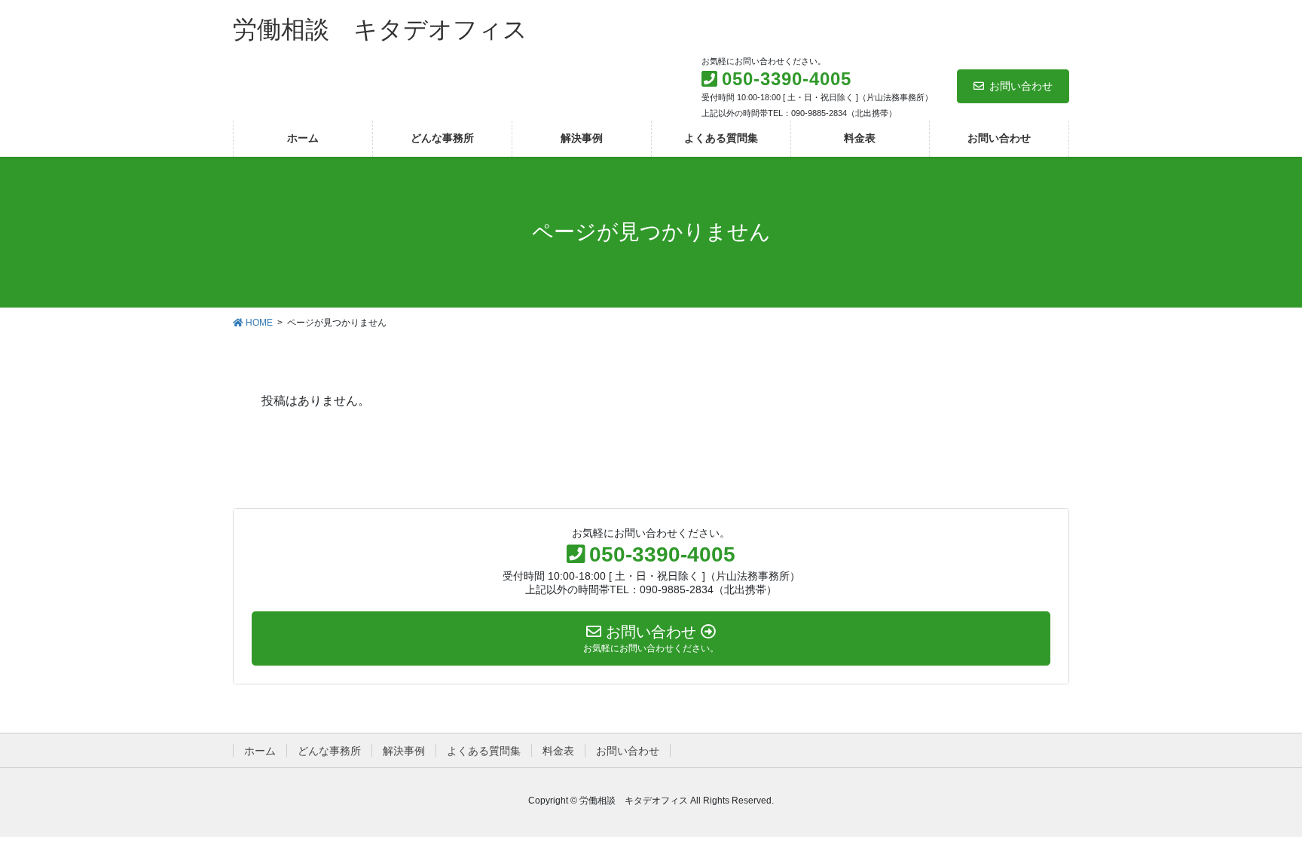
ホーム (260, 751)
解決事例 (404, 751)
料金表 (558, 751)
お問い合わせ (1021, 86)
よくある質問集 (484, 751)
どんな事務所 (329, 751)
